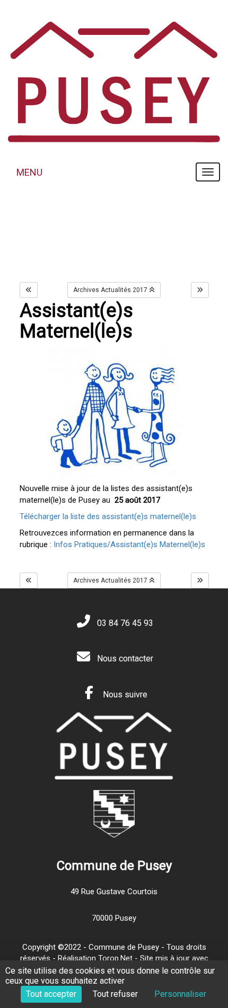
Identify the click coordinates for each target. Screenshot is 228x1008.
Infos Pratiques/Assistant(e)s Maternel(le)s (129, 544)
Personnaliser (180, 994)
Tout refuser (115, 994)
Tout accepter (51, 994)
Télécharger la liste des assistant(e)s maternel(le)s (108, 516)
